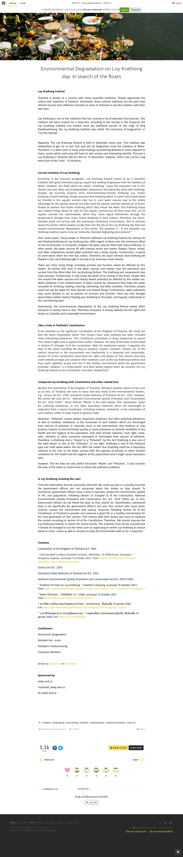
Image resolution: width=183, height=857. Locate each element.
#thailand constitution (116, 723)
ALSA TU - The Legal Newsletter (86, 3)
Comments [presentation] (50, 789)
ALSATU (107, 3)
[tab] (50, 789)
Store (23, 3)
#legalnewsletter (97, 723)
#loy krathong (71, 723)
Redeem (50, 822)
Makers (12, 3)
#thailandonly (58, 723)
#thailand (46, 723)
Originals (24, 822)
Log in (93, 802)
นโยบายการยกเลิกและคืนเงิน (161, 831)
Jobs (77, 822)
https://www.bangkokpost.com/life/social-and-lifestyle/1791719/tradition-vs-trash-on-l (94, 588)
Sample (41, 822)
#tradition (83, 723)
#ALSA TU (131, 723)
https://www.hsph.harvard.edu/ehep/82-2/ (69, 597)
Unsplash (70, 663)
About (59, 822)
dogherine (55, 663)
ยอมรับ (124, 10)
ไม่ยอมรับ (136, 10)
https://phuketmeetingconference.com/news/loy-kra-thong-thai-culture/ (85, 607)
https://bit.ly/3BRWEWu (72, 616)
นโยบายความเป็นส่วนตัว (92, 9)
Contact (68, 822)
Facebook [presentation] (83, 790)
